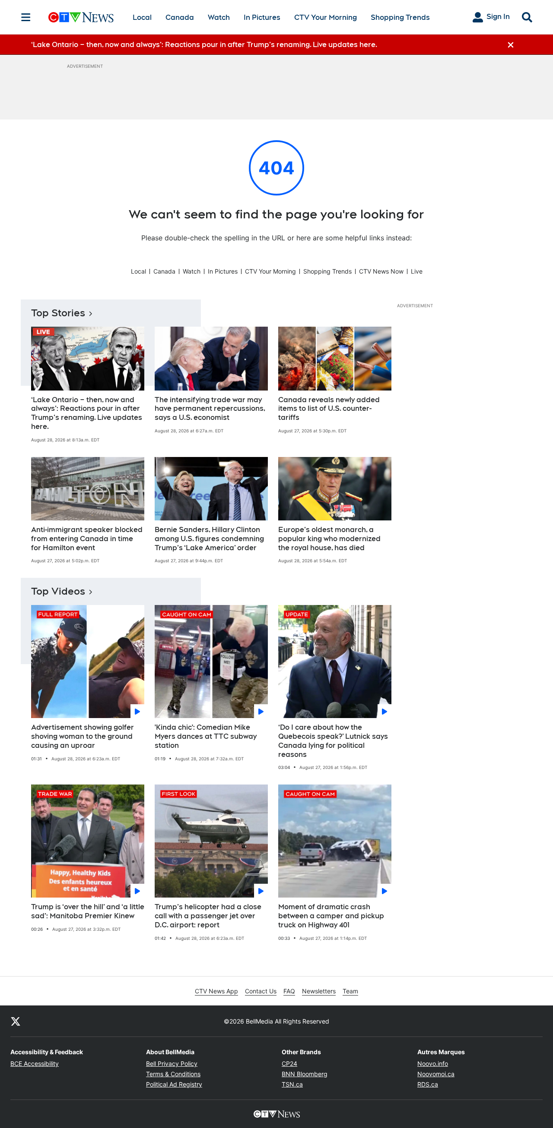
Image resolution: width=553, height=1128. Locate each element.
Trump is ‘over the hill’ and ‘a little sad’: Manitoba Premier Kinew (87, 911)
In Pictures (262, 17)
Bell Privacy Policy (171, 1063)
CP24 (289, 1063)
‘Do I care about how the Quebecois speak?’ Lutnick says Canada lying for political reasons (333, 740)
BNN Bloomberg (304, 1074)
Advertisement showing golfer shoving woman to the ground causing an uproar (82, 736)
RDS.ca (427, 1084)
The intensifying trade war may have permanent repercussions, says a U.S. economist (210, 409)
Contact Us (260, 991)
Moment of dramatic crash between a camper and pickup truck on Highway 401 (331, 916)
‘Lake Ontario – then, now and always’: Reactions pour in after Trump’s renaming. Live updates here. (86, 413)
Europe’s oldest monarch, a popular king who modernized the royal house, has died (329, 539)
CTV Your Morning (325, 17)
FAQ (289, 991)
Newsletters (319, 991)
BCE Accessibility (34, 1063)
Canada (179, 17)
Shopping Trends (400, 17)
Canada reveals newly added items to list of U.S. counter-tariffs (329, 409)
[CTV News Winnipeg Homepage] (81, 17)
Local (142, 17)
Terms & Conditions (173, 1074)
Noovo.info (432, 1063)
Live (417, 271)
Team (350, 991)
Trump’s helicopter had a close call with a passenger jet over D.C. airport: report (208, 916)
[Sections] (26, 17)
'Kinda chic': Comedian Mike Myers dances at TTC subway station (206, 736)
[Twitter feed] (15, 1021)
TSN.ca (292, 1084)
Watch (219, 17)
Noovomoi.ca (435, 1074)
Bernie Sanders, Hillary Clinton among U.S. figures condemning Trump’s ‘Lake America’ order (209, 539)
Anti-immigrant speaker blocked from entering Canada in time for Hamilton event (87, 539)
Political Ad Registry (174, 1084)
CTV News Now (381, 271)
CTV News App (216, 991)
